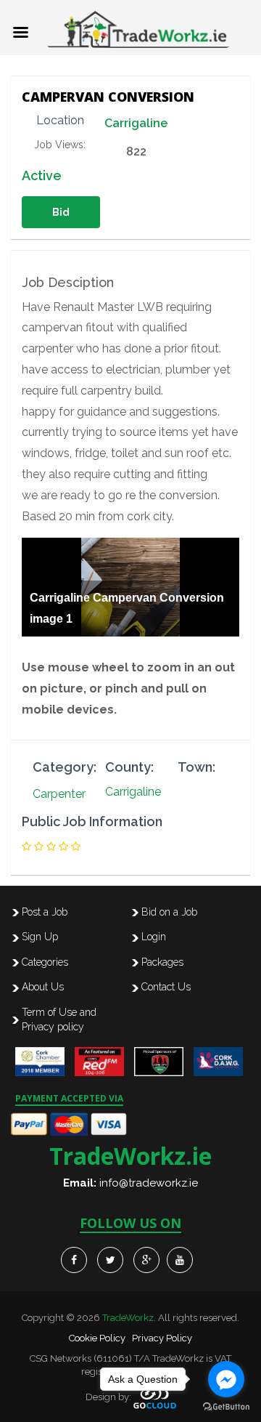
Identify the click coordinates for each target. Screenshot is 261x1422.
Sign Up (40, 936)
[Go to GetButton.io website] (226, 1407)
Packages (162, 962)
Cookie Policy (97, 1338)
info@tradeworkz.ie (148, 1182)
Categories (45, 962)
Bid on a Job (169, 912)
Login (153, 936)
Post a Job (44, 912)
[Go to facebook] (226, 1379)
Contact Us (166, 987)
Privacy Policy (162, 1338)
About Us (43, 987)
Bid (61, 212)
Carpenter (59, 794)
